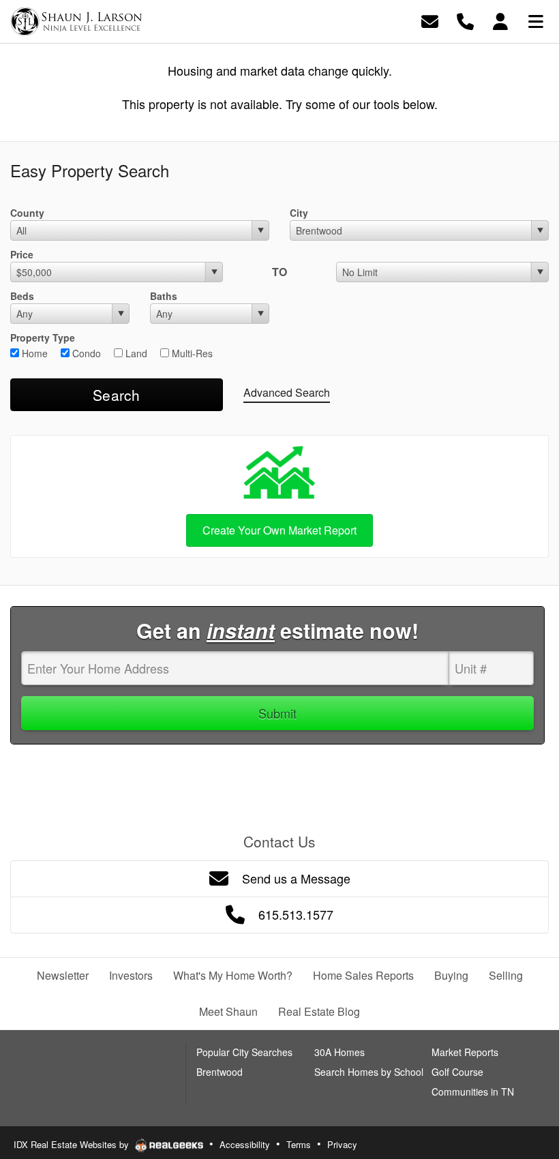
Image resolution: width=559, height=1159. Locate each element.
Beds (22, 296)
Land (135, 353)
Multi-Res (191, 353)
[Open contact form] (429, 20)
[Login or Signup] (500, 20)
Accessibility (245, 1144)
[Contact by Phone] (465, 20)
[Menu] (535, 20)
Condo (85, 353)
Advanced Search (286, 392)
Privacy (342, 1144)
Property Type (42, 337)
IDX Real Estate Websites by (73, 1144)
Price (21, 254)
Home (33, 353)
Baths (163, 296)
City (299, 213)
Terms (298, 1144)
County (27, 213)
